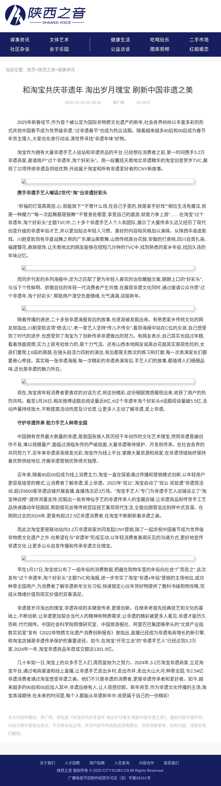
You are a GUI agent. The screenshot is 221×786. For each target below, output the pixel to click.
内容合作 (146, 763)
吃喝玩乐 (160, 39)
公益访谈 (120, 49)
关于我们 (47, 763)
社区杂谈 (20, 49)
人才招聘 (72, 763)
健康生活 (120, 39)
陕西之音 (46, 69)
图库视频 (160, 49)
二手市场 (199, 39)
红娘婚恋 (199, 49)
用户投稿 (97, 763)
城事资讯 (20, 39)
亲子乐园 (59, 49)
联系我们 (171, 763)
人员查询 (121, 763)
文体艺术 (59, 39)
